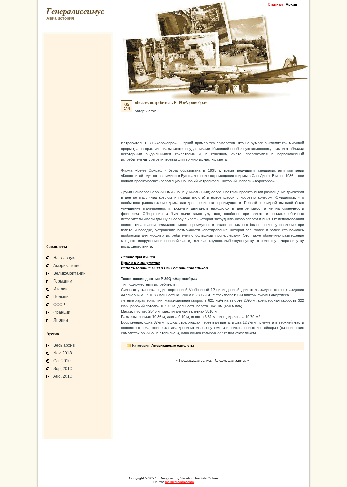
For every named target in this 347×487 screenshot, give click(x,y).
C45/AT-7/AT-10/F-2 (62, 393)
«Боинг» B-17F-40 (61, 402)
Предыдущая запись (195, 360)
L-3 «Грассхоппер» (62, 389)
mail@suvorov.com (179, 482)
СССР (59, 304)
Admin (151, 111)
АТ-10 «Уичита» (60, 397)
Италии (60, 289)
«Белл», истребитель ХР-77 (70, 422)
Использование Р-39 (64, 430)
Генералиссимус (75, 11)
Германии (62, 281)
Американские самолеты (172, 345)
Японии (60, 320)
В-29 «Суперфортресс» (66, 410)
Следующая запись (230, 360)
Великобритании (69, 273)
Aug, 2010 (62, 376)
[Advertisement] (212, 126)
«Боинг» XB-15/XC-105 (65, 426)
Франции (61, 312)
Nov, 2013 (62, 353)
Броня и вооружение (64, 414)
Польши (61, 296)
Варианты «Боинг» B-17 (66, 406)
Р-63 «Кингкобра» (61, 418)
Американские (67, 265)
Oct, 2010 (62, 360)
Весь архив (64, 345)
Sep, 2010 (62, 368)
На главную (64, 257)
